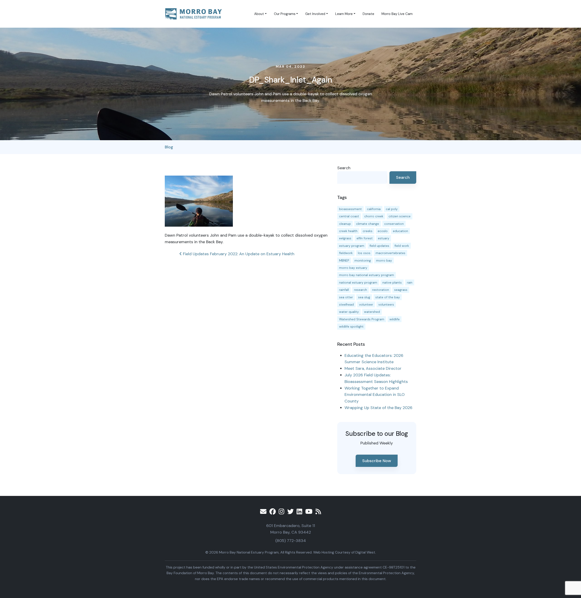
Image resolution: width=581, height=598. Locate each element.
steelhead (346, 304)
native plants (392, 282)
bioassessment (350, 209)
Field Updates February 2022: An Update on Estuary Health (238, 254)
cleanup (345, 224)
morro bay (384, 260)
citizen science (400, 216)
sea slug (364, 297)
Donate (368, 14)
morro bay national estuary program (366, 275)
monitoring (363, 260)
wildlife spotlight (351, 326)
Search (343, 168)
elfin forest (365, 238)
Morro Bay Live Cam (397, 14)
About (259, 14)
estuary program (351, 246)
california (374, 209)
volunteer (366, 304)
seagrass (400, 290)
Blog (169, 147)
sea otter (346, 297)
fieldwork (346, 253)
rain (409, 282)
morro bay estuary (353, 268)
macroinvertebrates (390, 253)
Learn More (344, 14)
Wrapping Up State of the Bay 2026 (378, 407)
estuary (383, 238)
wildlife (394, 319)
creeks (367, 231)
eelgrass (345, 238)
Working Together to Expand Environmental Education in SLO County (375, 394)
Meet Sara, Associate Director (373, 368)
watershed (372, 312)
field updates (379, 246)
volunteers (386, 304)
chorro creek (373, 216)
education (400, 231)
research (360, 290)
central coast (349, 216)
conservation (394, 224)
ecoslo (383, 231)
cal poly (392, 209)
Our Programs (284, 14)
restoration (380, 290)
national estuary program (358, 282)
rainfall (344, 290)
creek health (348, 231)
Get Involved (315, 14)
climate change (367, 224)
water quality (349, 312)
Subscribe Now (376, 460)
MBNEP (344, 260)
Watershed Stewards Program (361, 319)
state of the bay (387, 297)
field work (401, 246)
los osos (364, 253)
